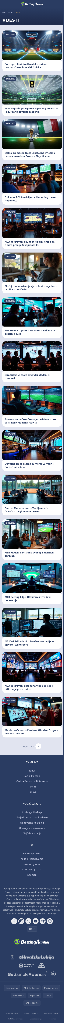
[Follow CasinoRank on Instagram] (21, 921)
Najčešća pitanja (32, 833)
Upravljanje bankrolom (32, 828)
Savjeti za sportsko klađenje (32, 817)
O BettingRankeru (32, 853)
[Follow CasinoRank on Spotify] (43, 921)
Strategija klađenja (32, 812)
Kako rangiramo (32, 864)
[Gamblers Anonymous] (41, 965)
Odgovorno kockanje (32, 822)
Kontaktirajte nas (32, 869)
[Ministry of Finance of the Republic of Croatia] (12, 957)
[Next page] (38, 746)
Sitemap (32, 874)
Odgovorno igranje (50, 1013)
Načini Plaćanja (32, 776)
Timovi (32, 792)
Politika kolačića (12, 1013)
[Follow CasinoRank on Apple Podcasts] (50, 921)
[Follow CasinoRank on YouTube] (36, 921)
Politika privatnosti (15, 1019)
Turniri (32, 786)
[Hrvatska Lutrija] (36, 957)
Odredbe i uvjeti (36, 1019)
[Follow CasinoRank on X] (28, 921)
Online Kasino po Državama (32, 781)
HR (30, 929)
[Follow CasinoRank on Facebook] (14, 921)
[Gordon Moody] (26, 965)
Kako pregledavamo (32, 858)
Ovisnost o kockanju (31, 1013)
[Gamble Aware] (27, 973)
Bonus (32, 770)
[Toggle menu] (4, 4)
